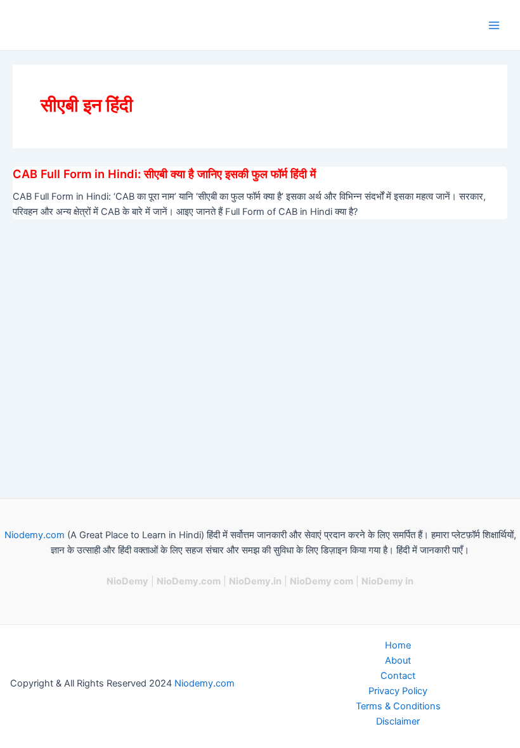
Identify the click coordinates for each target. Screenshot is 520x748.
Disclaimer (398, 721)
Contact (397, 675)
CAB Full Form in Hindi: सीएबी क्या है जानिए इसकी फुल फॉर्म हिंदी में (164, 174)
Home (398, 645)
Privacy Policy (397, 691)
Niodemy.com (34, 535)
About (398, 660)
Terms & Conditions (398, 706)
